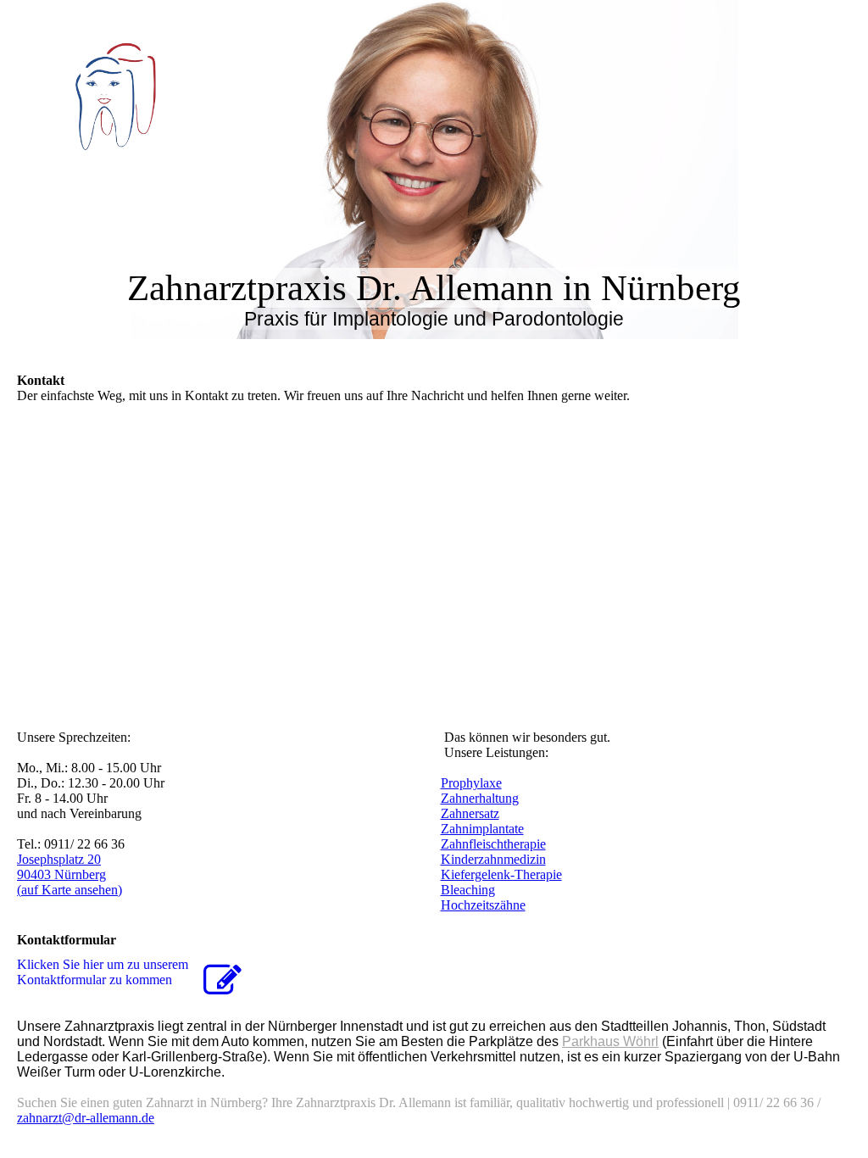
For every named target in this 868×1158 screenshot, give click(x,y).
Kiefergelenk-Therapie (501, 874)
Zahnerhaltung (480, 798)
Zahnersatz (470, 813)
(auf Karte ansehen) (69, 889)
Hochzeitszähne (483, 905)
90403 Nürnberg (61, 874)
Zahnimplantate (482, 828)
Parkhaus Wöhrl (610, 1041)
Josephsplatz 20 (59, 859)
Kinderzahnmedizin (493, 859)
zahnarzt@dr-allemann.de (85, 1118)
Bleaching (468, 889)
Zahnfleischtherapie (493, 844)
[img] (174, 92)
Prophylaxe (471, 783)
